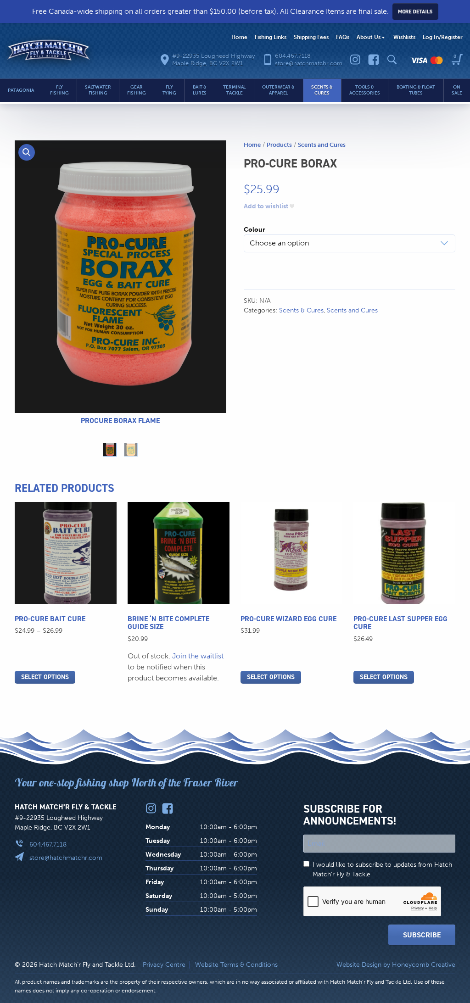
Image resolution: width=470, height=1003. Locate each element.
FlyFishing (59, 90)
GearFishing (136, 90)
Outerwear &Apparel (278, 90)
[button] (26, 152)
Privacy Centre (164, 965)
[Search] (391, 59)
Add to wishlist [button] (266, 206)
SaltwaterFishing (98, 90)
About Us (368, 37)
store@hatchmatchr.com (65, 858)
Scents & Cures (301, 310)
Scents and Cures (322, 144)
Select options (45, 677)
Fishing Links (270, 37)
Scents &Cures (322, 90)
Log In (443, 37)
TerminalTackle (234, 90)
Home (239, 37)
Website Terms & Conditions (236, 965)
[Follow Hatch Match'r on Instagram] (355, 59)
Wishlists (404, 37)
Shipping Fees (311, 37)
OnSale (457, 90)
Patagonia (21, 90)
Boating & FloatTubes (416, 90)
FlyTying (169, 90)
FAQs (342, 37)
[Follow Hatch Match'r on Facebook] (373, 59)
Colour (254, 230)
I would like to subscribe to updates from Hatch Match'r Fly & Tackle (382, 869)
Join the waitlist (198, 656)
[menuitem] (239, 37)
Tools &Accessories (364, 90)
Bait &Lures (200, 90)
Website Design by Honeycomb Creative (395, 965)
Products (279, 144)
